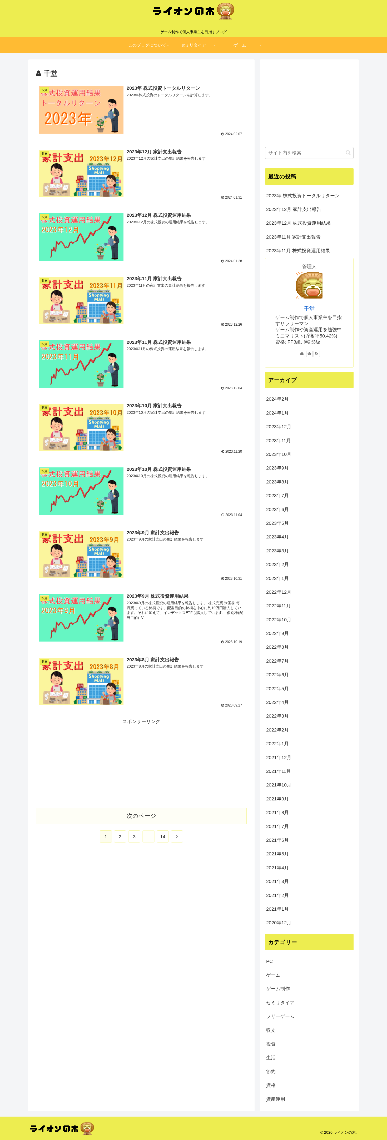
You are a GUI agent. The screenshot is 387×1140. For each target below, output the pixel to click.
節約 (271, 1071)
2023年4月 (277, 536)
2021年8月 (277, 812)
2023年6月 (277, 509)
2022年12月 (278, 592)
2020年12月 (278, 922)
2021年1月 (277, 909)
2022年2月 (277, 730)
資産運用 (275, 1099)
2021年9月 (277, 798)
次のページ (141, 816)
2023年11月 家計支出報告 (293, 237)
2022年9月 (277, 633)
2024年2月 (277, 399)
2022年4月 (277, 702)
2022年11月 (278, 605)
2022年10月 (278, 619)
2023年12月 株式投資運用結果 (298, 223)
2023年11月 (278, 440)
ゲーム (273, 975)
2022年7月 (277, 661)
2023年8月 (277, 482)
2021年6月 (277, 840)
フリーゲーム (280, 1016)
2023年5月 (277, 523)
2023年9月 (277, 468)
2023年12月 (278, 426)
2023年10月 (278, 454)
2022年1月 (277, 743)
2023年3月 (277, 550)
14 (162, 836)
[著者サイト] (302, 354)
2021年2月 (277, 895)
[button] (348, 153)
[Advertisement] (141, 762)
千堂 (309, 308)
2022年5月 (277, 688)
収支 (271, 1030)
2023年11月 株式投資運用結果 (298, 250)
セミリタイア (280, 1002)
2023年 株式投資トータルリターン (303, 195)
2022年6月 (277, 674)
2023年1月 (277, 578)
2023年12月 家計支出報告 (293, 209)
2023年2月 (277, 564)
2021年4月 (277, 867)
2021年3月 (277, 881)
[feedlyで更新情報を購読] (309, 354)
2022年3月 (277, 716)
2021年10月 (278, 785)
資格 (271, 1085)
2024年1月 (277, 413)
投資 (271, 1044)
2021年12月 (278, 757)
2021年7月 (277, 826)
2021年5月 (277, 853)
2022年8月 (277, 647)
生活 (271, 1057)
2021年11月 (278, 771)
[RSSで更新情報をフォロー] (317, 354)
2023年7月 (277, 495)
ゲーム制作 (278, 988)
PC (269, 961)
